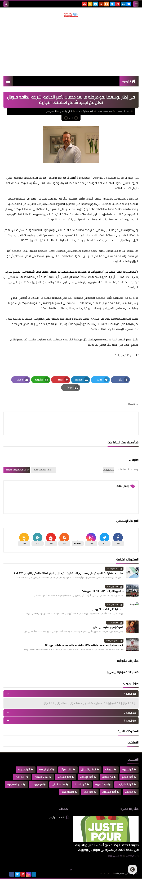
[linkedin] (123, 4)
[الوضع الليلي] (132, 869)
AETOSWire (131, 856)
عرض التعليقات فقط (42, 470)
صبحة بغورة (101, 784)
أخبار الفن (20, 777)
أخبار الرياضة (45, 769)
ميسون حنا (37, 784)
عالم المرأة (66, 769)
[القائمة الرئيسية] (8, 81)
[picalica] (6, 874)
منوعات (109, 769)
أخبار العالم (127, 777)
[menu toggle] (136, 4)
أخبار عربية (127, 769)
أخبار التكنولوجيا (125, 784)
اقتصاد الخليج (58, 784)
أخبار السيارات (109, 792)
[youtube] (84, 4)
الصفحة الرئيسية (86, 111)
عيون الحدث (106, 873)
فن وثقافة (107, 777)
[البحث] (6, 4)
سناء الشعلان (41, 777)
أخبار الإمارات (86, 777)
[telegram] (95, 4)
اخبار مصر (88, 792)
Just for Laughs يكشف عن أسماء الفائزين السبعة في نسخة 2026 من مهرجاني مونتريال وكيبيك (107, 847)
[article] (39, 423)
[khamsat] (90, 4)
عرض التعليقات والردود (16, 470)
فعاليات (129, 792)
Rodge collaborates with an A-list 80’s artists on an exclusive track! (84, 645)
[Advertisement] (71, 46)
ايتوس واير (51, 111)
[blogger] (106, 4)
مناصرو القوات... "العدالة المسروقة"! (102, 591)
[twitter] (112, 4)
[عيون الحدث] (71, 15)
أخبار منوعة (24, 769)
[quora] (101, 4)
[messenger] (128, 4)
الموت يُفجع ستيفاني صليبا (107, 627)
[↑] (71, 869)
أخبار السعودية (14, 784)
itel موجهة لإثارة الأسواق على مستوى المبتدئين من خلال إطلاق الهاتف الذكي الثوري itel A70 (68, 573)
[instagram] (28, 874)
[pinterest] (117, 4)
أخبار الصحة (80, 784)
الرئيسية (126, 81)
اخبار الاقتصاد (64, 777)
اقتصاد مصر (68, 792)
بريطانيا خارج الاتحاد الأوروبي (107, 609)
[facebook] (11, 874)
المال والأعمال (66, 111)
